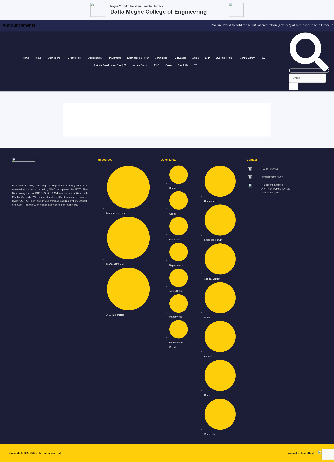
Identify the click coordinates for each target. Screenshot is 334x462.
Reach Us (183, 65)
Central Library (247, 58)
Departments (74, 58)
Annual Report (140, 65)
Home (26, 58)
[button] (39, 58)
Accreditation (95, 58)
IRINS (156, 65)
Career (168, 65)
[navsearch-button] (309, 71)
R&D (263, 58)
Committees (161, 58)
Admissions (54, 58)
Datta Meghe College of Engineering (158, 12)
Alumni (195, 58)
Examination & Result (138, 58)
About (38, 58)
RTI (195, 65)
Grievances (180, 58)
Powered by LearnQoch (301, 453)
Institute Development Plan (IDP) (110, 65)
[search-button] (293, 86)
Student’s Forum (224, 58)
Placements (115, 58)
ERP (207, 58)
